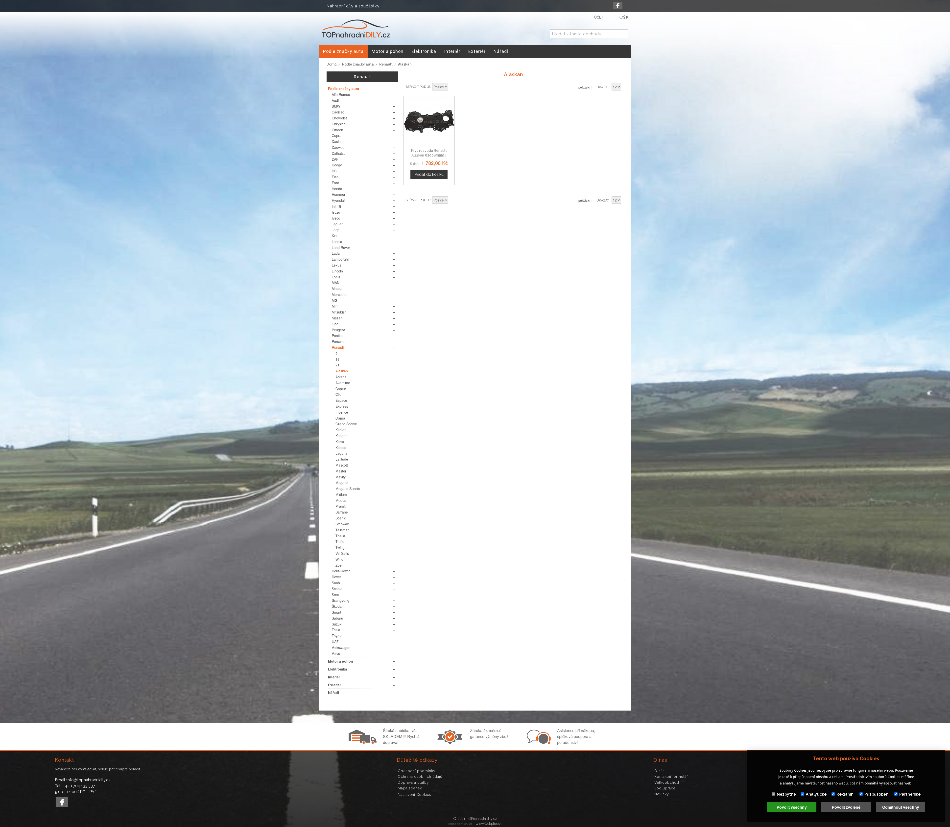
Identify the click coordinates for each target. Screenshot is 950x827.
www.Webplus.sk (488, 824)
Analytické (816, 794)
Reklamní (845, 794)
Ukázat (602, 87)
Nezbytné (786, 794)
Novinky (661, 794)
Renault (386, 64)
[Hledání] (623, 34)
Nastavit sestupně (452, 87)
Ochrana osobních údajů (420, 777)
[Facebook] (617, 5)
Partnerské (910, 794)
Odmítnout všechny (900, 807)
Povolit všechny (792, 807)
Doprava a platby (413, 782)
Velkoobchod (666, 782)
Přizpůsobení (876, 794)
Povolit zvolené (846, 807)
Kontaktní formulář (671, 777)
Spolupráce (664, 788)
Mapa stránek (410, 788)
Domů (332, 64)
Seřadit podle (418, 87)
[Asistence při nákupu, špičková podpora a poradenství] (538, 742)
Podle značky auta (358, 64)
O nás (659, 771)
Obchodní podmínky (416, 771)
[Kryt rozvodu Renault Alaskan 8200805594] (429, 121)
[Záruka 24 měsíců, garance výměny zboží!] (451, 742)
